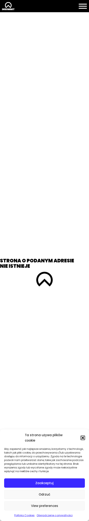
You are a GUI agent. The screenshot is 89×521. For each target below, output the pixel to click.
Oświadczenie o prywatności (55, 515)
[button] (83, 438)
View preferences (44, 506)
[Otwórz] (83, 6)
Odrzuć (44, 494)
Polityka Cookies (24, 515)
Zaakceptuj (44, 483)
